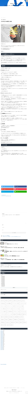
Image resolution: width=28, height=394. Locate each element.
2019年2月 (2, 332)
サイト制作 (3, 308)
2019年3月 (2, 331)
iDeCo (2, 300)
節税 (24, 322)
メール (3, 227)
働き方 (24, 314)
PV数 (15, 300)
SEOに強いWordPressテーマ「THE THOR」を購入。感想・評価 (14, 247)
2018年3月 (2, 343)
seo (23, 300)
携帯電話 (11, 319)
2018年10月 (2, 336)
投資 (6, 319)
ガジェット (3, 306)
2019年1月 (2, 333)
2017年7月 (2, 349)
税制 (17, 322)
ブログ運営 (9, 311)
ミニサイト (3, 314)
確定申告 (13, 322)
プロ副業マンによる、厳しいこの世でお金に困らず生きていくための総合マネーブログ (14, 391)
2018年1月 (2, 345)
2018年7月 (2, 339)
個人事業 (19, 314)
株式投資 (3, 322)
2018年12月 (2, 334)
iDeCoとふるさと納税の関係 (6, 235)
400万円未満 (3, 279)
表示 (3, 51)
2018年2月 (2, 344)
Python (19, 300)
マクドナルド (23, 311)
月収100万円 (21, 319)
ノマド (21, 308)
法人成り (8, 322)
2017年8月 (2, 348)
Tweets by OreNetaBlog (3, 364)
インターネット (23, 303)
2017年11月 (2, 346)
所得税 (2, 319)
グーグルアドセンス (19, 306)
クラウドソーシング (10, 306)
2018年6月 (2, 340)
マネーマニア (14, 3)
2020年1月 (2, 330)
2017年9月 (2, 347)
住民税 (14, 314)
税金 (21, 322)
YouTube (3, 303)
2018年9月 (2, 337)
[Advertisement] (14, 11)
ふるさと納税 (8, 303)
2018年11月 (2, 335)
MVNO (10, 300)
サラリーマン (9, 308)
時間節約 (16, 319)
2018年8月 (2, 338)
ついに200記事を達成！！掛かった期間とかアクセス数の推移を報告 (14, 259)
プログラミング (16, 311)
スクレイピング (16, 308)
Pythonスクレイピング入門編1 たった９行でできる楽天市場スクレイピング (12, 236)
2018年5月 (2, 341)
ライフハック (9, 314)
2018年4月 (2, 342)
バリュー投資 (3, 311)
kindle (6, 300)
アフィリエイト (15, 303)
